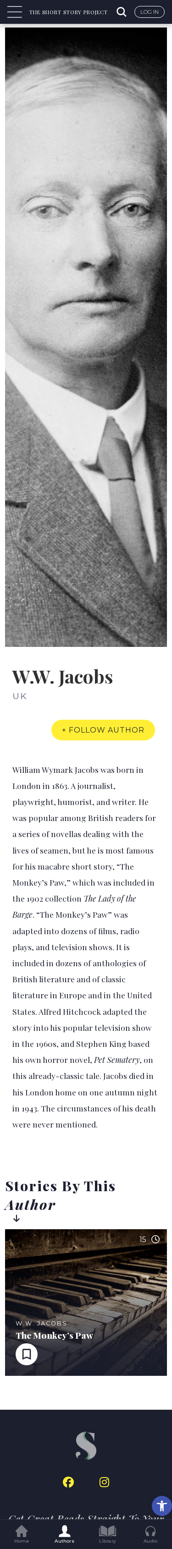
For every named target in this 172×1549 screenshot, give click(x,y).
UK (20, 695)
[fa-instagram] (104, 1482)
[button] (162, 1506)
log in (149, 11)
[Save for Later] (26, 1354)
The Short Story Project (68, 12)
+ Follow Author (103, 730)
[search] (122, 11)
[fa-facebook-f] (68, 1482)
